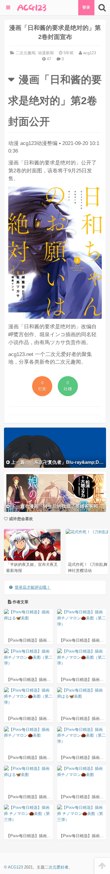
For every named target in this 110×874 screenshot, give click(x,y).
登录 (86, 7)
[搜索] (102, 7)
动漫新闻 (46, 53)
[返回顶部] (102, 866)
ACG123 (15, 867)
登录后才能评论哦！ (32, 587)
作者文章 (19, 602)
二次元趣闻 (25, 53)
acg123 (89, 53)
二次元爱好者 (56, 867)
